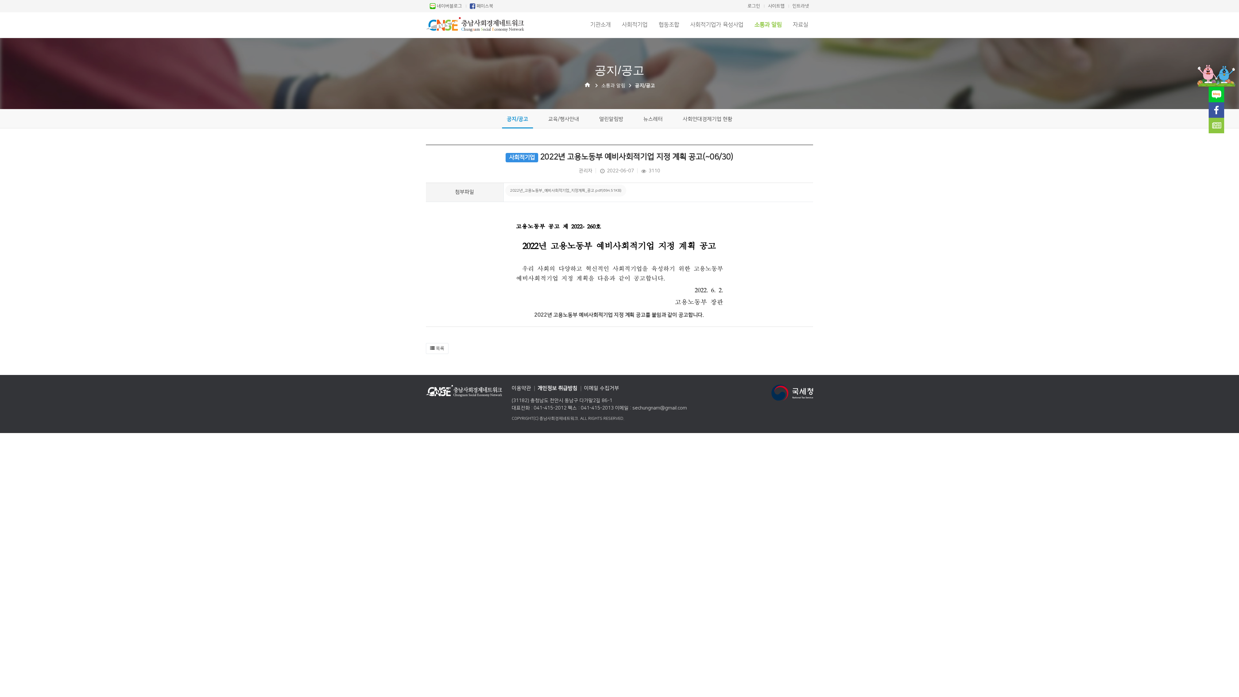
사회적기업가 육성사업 (716, 25)
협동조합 (669, 25)
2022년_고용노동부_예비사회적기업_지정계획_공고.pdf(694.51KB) (565, 190)
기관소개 (600, 25)
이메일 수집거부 (601, 388)
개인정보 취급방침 (558, 388)
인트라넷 (800, 6)
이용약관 (521, 388)
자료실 (800, 25)
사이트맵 (776, 6)
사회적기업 (635, 25)
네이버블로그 (449, 6)
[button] (437, 348)
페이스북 (484, 6)
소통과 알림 (768, 25)
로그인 (754, 6)
